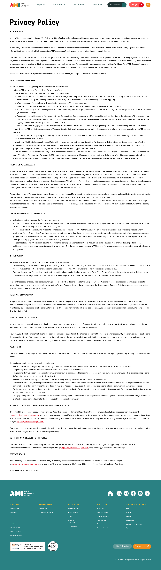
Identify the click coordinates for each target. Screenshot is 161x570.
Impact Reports (73, 512)
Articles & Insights (73, 508)
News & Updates (102, 512)
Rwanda (128, 516)
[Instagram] (126, 493)
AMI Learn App (72, 526)
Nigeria (128, 512)
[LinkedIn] (119, 493)
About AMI (100, 508)
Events (70, 516)
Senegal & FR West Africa (134, 524)
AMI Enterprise (14, 508)
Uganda (128, 528)
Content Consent (102, 528)
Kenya (128, 508)
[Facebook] (133, 493)
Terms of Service (15, 527)
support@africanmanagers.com (25, 415)
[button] (40, 4)
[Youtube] (140, 493)
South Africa (130, 520)
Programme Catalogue (46, 512)
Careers (99, 524)
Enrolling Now (43, 508)
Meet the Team (102, 520)
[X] (147, 493)
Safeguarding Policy (16, 535)
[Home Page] (110, 493)
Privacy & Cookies (15, 531)
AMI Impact (13, 512)
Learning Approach (103, 516)
